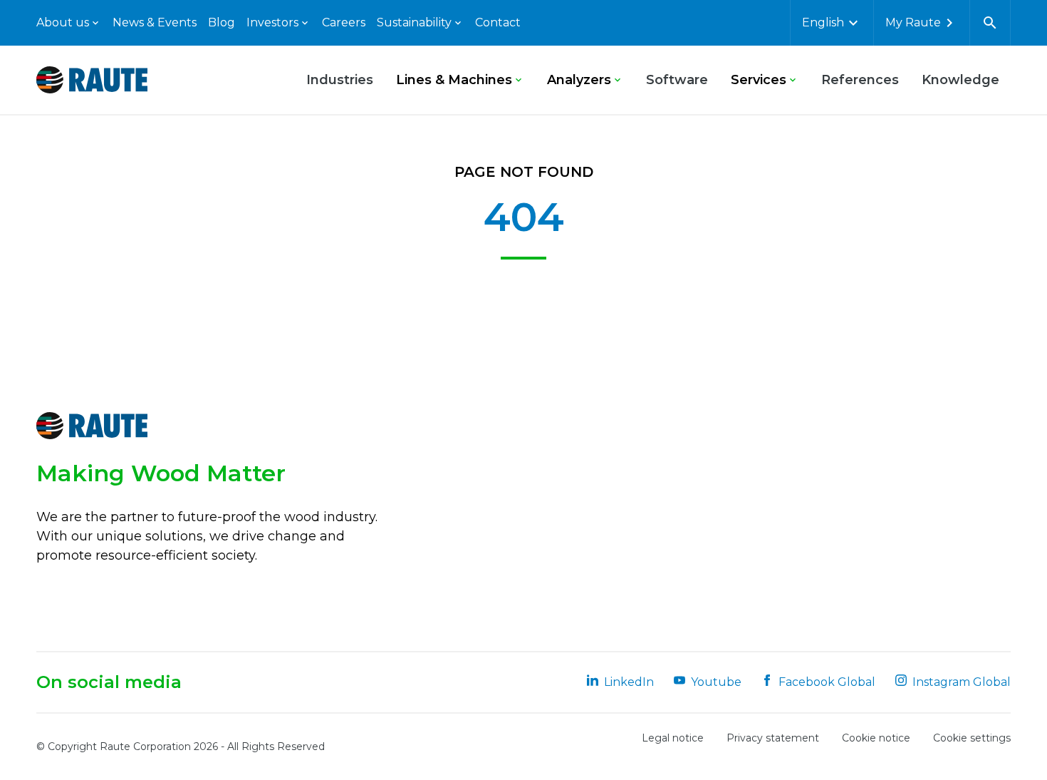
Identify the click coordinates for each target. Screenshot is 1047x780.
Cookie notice (876, 738)
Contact (498, 22)
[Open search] (990, 23)
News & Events (155, 22)
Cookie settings (972, 738)
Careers (343, 22)
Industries (339, 80)
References (860, 80)
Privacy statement (772, 738)
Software (677, 80)
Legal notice (673, 738)
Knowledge (960, 80)
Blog (221, 22)
